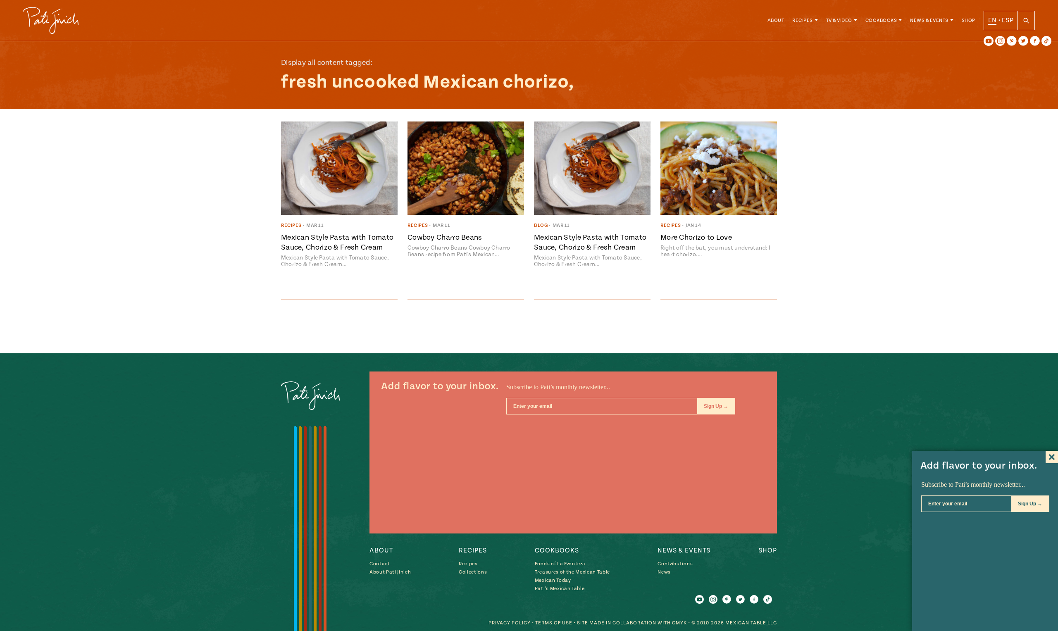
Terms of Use (553, 623)
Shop (968, 20)
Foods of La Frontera (560, 564)
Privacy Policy (509, 623)
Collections (473, 572)
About (775, 20)
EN (992, 20)
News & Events (929, 20)
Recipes (802, 20)
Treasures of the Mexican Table (572, 572)
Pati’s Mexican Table (559, 588)
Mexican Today (553, 580)
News (664, 572)
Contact (379, 564)
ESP (1007, 20)
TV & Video (839, 20)
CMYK (679, 623)
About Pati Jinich (390, 572)
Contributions (675, 564)
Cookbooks (881, 20)
